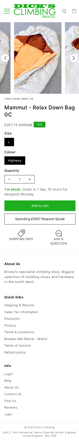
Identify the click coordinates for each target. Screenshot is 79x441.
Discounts (12, 318)
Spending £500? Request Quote (40, 219)
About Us (11, 387)
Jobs (8, 414)
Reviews (10, 407)
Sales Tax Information (21, 312)
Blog (7, 380)
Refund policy (15, 352)
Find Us (10, 401)
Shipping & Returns (19, 305)
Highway (15, 160)
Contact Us (13, 394)
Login (8, 374)
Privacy (10, 325)
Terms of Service (17, 345)
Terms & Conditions (19, 332)
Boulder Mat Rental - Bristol (25, 339)
